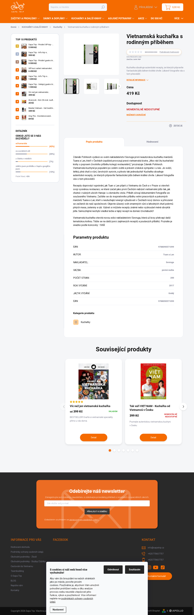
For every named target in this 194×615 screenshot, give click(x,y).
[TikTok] (162, 567)
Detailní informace (136, 80)
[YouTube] (155, 567)
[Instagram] (149, 567)
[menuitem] (25, 18)
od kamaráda (21, 143)
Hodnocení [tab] (152, 141)
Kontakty (15, 590)
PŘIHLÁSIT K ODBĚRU (97, 511)
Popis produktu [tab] (94, 141)
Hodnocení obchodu (20, 547)
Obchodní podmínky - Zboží (24, 557)
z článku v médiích (24, 158)
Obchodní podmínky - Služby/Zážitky (28, 561)
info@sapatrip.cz (156, 547)
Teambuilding (17, 571)
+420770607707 (156, 553)
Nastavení (58, 609)
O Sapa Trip (16, 576)
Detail (93, 437)
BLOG (13, 581)
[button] (110, 450)
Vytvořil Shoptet (152, 611)
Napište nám (17, 585)
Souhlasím (134, 569)
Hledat (103, 7)
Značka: (134, 59)
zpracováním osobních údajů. (84, 519)
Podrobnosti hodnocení (169, 52)
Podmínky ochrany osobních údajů (27, 552)
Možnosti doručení (136, 115)
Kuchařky (85, 322)
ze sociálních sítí (23, 151)
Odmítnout (113, 569)
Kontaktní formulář (157, 576)
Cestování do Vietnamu (22, 566)
